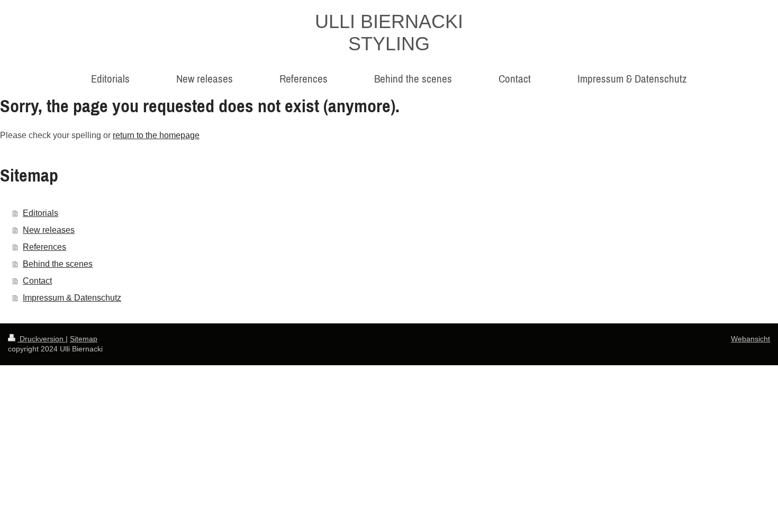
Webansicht (750, 339)
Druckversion (41, 339)
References (44, 246)
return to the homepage (156, 135)
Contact (37, 280)
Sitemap (83, 339)
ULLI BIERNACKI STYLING (389, 33)
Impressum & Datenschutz (72, 297)
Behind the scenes (58, 263)
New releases (49, 229)
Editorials (40, 213)
